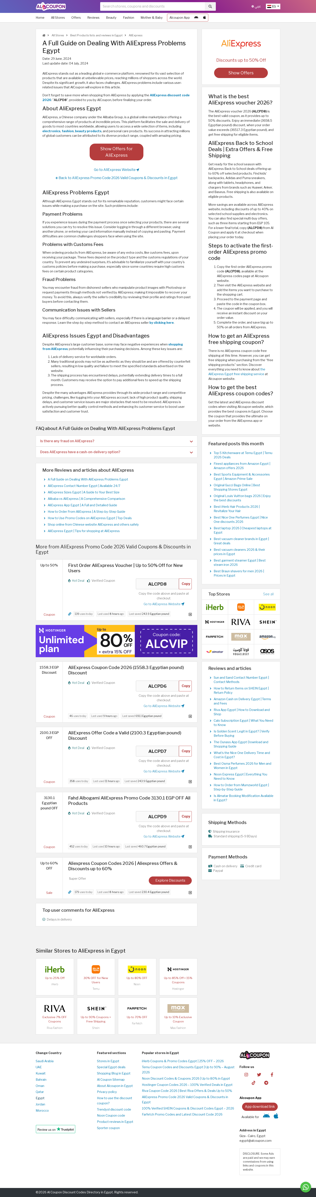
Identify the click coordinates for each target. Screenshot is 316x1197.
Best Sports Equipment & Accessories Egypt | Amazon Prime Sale (242, 477)
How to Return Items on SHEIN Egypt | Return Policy (241, 690)
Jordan (40, 1104)
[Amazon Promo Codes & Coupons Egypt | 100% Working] (267, 636)
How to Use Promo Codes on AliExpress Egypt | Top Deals (90, 518)
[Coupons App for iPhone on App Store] (204, 17)
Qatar (40, 1092)
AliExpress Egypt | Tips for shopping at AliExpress (84, 531)
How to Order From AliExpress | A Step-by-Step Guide (86, 512)
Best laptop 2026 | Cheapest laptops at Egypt (243, 530)
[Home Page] (51, 6)
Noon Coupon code (111, 1115)
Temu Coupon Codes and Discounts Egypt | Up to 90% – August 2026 (188, 1069)
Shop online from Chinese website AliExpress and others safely (93, 524)
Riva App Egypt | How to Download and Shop (242, 712)
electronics (51, 131)
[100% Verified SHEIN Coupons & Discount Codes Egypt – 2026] (96, 1008)
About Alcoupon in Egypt (115, 1086)
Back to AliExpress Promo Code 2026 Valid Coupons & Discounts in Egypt (118, 178)
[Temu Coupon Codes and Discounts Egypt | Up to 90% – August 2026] (96, 969)
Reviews (93, 18)
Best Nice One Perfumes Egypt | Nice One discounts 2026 (241, 520)
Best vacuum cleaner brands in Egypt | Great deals (241, 541)
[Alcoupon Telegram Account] (266, 1082)
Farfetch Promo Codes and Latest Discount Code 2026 (182, 1114)
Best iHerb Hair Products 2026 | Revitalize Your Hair (237, 509)
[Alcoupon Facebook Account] (272, 1074)
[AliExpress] (240, 44)
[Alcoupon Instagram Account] (246, 1074)
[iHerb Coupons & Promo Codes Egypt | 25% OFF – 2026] (55, 969)
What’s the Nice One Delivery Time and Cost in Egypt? (242, 755)
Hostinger (178, 988)
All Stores (58, 18)
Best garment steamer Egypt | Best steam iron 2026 (240, 563)
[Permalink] (69, 614)
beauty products (88, 131)
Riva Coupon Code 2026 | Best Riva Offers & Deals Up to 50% (187, 1091)
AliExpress (135, 35)
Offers (76, 18)
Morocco (42, 1111)
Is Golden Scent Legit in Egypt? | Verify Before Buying (242, 733)
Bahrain (41, 1080)
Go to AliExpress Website (115, 170)
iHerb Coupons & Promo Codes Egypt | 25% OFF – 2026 (183, 1061)
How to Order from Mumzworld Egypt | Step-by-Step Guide (241, 787)
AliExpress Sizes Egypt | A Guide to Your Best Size (84, 492)
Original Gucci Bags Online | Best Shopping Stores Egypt (237, 487)
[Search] (210, 6)
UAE (39, 1067)
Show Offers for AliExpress (116, 152)
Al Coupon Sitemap (111, 1080)
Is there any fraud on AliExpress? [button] (67, 441)
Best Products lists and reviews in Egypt (96, 35)
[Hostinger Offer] (116, 641)
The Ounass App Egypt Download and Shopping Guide (241, 744)
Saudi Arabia (45, 1061)
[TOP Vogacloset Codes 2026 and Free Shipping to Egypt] (241, 651)
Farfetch (137, 1023)
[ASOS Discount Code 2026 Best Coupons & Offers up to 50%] (267, 651)
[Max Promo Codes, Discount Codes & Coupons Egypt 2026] (178, 1008)
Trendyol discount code (114, 1109)
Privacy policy (107, 1092)
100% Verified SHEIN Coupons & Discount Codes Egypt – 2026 (188, 1108)
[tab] (116, 441)
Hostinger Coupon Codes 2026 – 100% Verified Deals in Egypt (187, 1085)
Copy (186, 584)
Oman (40, 1086)
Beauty (111, 18)
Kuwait (41, 1073)
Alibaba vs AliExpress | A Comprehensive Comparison (86, 499)
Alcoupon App (179, 18)
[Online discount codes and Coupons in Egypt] (43, 35)
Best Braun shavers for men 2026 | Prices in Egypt (239, 573)
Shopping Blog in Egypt (113, 1073)
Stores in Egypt (108, 1061)
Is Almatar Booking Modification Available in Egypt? (243, 798)
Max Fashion (178, 1028)
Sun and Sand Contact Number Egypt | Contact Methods (241, 680)
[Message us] (305, 1187)
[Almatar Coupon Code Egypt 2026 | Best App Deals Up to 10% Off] (214, 651)
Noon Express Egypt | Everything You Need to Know (240, 776)
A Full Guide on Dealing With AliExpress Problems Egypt (88, 479)
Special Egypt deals (111, 1067)
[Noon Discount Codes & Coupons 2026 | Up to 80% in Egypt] (137, 969)
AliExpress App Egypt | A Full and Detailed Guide (82, 505)
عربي (257, 6)
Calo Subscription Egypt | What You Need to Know (243, 723)
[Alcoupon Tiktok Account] (253, 1082)
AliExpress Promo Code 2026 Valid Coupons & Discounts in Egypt (185, 1099)
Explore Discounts (170, 880)
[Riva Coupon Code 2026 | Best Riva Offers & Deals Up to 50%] (55, 1008)
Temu (96, 988)
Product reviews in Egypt (115, 1122)
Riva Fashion (55, 1028)
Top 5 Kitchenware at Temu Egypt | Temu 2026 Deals (243, 455)
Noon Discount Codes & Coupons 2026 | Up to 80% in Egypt (186, 1078)
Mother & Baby (152, 18)
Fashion (128, 18)
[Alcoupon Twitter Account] (259, 1074)
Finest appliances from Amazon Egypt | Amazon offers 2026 (242, 466)
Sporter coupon (108, 1128)
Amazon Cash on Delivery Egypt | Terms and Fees (242, 701)
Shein (96, 1028)
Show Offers (241, 72)
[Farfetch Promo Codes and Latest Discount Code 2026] (137, 1008)
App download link (260, 1107)
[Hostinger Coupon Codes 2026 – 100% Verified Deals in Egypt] (178, 969)
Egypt (40, 1098)
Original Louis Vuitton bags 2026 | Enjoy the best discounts (242, 498)
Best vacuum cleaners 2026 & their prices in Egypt (239, 552)
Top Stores (219, 594)
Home (40, 18)
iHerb (54, 984)
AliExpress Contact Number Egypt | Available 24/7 (84, 486)
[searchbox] (152, 6)
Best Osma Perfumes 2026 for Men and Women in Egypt (242, 766)
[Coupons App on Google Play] (196, 17)
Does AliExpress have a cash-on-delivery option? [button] (80, 452)
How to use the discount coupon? (114, 1100)
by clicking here (161, 323)
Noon (137, 984)
